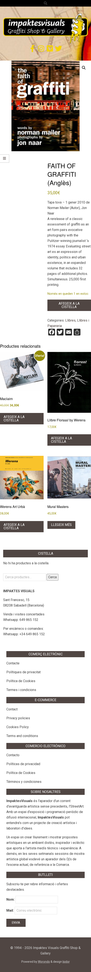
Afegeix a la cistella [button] (14, 418)
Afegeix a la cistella (69, 305)
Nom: (10, 899)
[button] (84, 68)
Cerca (52, 577)
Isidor (66, 961)
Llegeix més (61, 525)
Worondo (44, 961)
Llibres (70, 320)
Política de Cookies (20, 681)
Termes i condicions (21, 690)
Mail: (10, 910)
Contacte (12, 663)
